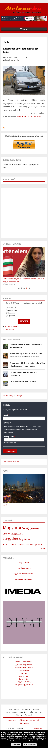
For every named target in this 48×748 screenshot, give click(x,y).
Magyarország (17, 527)
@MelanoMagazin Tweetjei (12, 396)
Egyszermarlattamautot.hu (24, 574)
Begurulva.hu (24, 562)
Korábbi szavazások (12, 326)
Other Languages (36, 712)
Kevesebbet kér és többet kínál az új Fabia (21, 50)
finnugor (27, 539)
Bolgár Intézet (24, 679)
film (31, 544)
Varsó (5, 505)
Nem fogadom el (30, 745)
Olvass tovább (37, 113)
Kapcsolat (28, 715)
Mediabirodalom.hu (24, 568)
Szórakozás (37, 709)
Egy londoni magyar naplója (24, 665)
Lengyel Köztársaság (24, 682)
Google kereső (9, 179)
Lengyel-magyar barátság (24, 668)
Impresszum (12, 720)
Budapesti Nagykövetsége (24, 684)
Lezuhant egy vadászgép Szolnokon (23, 381)
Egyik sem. (12, 316)
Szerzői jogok (34, 720)
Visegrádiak (26, 709)
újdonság (38, 544)
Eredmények (9, 329)
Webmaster (38, 729)
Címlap (9, 709)
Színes (14, 712)
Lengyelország (13, 310)
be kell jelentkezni (23, 116)
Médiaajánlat (23, 720)
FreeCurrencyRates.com (11, 462)
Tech (8, 712)
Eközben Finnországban (24, 662)
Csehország (12, 307)
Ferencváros (24, 545)
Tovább (42, 548)
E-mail (6, 415)
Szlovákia (11, 313)
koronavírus (11, 544)
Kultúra (16, 709)
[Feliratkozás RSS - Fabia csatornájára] (4, 127)
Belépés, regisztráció (12, 160)
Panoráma (23, 712)
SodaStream (20, 534)
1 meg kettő (9, 437)
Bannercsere (24, 723)
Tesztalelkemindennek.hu (24, 579)
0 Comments (36, 116)
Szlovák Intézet (24, 676)
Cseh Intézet (24, 673)
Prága (5, 509)
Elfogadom (16, 745)
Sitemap (19, 715)
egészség (35, 528)
